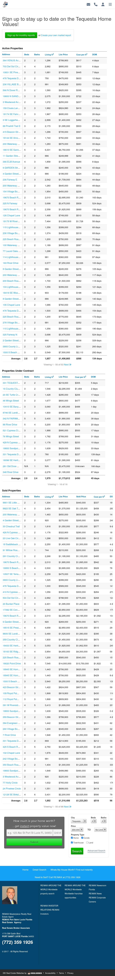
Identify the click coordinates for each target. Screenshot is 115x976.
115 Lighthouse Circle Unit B (17, 227)
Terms (61, 973)
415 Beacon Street (12, 131)
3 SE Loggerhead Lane (14, 120)
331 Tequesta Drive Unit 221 (17, 740)
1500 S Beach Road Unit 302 (17, 681)
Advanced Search (96, 850)
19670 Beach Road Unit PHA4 (18, 615)
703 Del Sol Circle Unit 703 (16, 66)
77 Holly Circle (10, 782)
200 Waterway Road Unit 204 (17, 275)
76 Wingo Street (11, 436)
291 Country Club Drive (14, 556)
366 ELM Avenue (11, 161)
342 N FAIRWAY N (12, 418)
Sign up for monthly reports (21, 35)
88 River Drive (10, 424)
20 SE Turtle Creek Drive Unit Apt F (20, 394)
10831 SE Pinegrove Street (16, 72)
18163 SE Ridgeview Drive (16, 651)
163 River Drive (10, 263)
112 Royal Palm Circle (14, 699)
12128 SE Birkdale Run (14, 794)
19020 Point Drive (12, 663)
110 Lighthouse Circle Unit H (17, 328)
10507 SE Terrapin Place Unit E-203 (21, 574)
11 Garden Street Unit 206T (16, 155)
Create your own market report (56, 35)
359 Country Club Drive (14, 639)
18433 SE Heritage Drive (15, 645)
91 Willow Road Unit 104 (15, 550)
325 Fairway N (10, 334)
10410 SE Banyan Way (14, 406)
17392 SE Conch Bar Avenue (17, 609)
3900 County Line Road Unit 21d (19, 346)
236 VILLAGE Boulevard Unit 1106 (20, 84)
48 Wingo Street (11, 400)
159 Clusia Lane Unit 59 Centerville (20, 108)
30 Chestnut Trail (11, 526)
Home (76, 837)
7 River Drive (9, 735)
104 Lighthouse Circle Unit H (17, 286)
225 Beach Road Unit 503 (16, 316)
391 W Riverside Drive (14, 705)
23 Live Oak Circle (12, 538)
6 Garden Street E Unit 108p (17, 621)
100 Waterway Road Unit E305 (18, 245)
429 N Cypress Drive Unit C (16, 442)
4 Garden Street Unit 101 (15, 520)
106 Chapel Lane (11, 304)
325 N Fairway (10, 203)
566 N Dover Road (12, 90)
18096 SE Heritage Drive (15, 460)
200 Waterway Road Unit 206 (17, 514)
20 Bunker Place (11, 603)
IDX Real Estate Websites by (15, 973)
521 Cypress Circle (12, 430)
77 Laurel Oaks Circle (13, 251)
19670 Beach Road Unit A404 (18, 562)
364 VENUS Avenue (13, 60)
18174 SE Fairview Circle (15, 114)
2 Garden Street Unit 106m (16, 340)
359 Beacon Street (12, 717)
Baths (103, 817)
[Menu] (110, 4)
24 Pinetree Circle (12, 788)
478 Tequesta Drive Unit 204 (17, 78)
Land (90, 842)
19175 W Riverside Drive (15, 221)
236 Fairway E (10, 179)
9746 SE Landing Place (15, 412)
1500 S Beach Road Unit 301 (17, 352)
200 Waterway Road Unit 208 (17, 143)
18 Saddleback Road (13, 544)
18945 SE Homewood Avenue (18, 669)
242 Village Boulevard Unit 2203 (19, 758)
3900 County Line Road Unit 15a (19, 580)
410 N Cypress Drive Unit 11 (17, 592)
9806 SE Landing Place (15, 633)
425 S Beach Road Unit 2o (16, 746)
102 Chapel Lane (11, 752)
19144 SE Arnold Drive (14, 137)
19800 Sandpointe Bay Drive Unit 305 (22, 448)
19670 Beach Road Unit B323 (18, 209)
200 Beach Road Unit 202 (16, 280)
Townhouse (78, 842)
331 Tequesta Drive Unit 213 (17, 454)
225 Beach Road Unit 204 (16, 239)
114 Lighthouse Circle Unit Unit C (19, 257)
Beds (93, 817)
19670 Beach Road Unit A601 (18, 197)
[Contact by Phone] (95, 4)
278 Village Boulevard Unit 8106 (19, 322)
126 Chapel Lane (11, 215)
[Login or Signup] (102, 4)
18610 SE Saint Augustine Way (18, 149)
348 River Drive (10, 472)
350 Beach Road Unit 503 (16, 764)
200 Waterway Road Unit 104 (17, 185)
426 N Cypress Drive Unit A (16, 532)
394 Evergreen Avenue (14, 723)
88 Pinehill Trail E (11, 126)
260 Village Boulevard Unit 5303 (19, 728)
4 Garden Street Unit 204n (16, 173)
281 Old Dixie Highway (14, 466)
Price (73, 826)
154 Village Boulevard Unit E (17, 191)
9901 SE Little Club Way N (16, 502)
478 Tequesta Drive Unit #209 (17, 586)
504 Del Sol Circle (12, 597)
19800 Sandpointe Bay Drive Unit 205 (22, 711)
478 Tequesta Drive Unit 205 (17, 310)
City (73, 817)
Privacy (70, 973)
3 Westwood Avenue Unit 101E (18, 102)
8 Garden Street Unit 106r (15, 269)
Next (66, 364)
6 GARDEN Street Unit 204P (17, 167)
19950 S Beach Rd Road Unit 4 (18, 568)
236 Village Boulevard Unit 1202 (19, 233)
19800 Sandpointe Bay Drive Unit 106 (22, 770)
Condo (86, 837)
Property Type (77, 834)
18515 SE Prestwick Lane (16, 627)
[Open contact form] (88, 4)
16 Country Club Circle (14, 388)
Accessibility (50, 973)
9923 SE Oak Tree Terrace (16, 508)
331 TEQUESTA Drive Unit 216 (18, 382)
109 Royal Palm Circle (14, 693)
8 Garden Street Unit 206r (15, 298)
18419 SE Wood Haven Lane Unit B (21, 292)
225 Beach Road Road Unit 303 (19, 657)
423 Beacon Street (12, 687)
